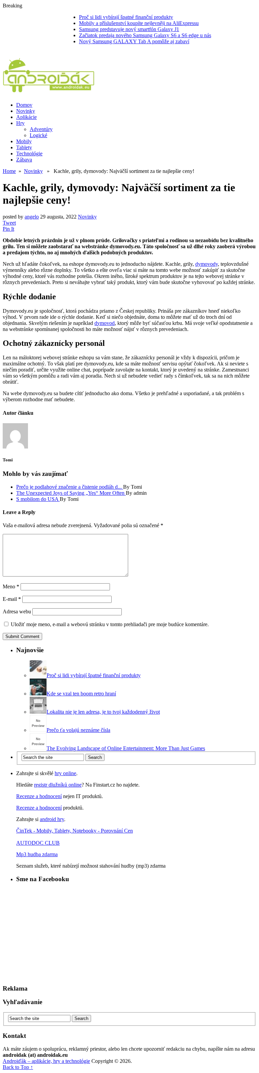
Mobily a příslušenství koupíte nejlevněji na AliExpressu (130, 23)
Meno (11, 586)
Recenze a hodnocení (39, 796)
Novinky (25, 111)
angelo (32, 217)
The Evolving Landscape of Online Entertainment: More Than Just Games (126, 748)
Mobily (24, 141)
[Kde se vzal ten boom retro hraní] (38, 693)
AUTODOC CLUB (38, 843)
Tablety (24, 147)
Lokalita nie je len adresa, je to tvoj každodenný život (103, 712)
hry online (65, 773)
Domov (24, 105)
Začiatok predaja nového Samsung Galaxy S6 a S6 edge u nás (136, 35)
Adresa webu (17, 611)
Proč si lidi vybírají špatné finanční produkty (117, 17)
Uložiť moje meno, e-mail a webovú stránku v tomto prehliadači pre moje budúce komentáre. (110, 624)
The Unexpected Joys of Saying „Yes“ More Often (71, 493)
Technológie (29, 153)
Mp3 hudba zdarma (37, 854)
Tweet (9, 223)
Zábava (24, 159)
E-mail (12, 599)
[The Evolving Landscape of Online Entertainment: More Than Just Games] (38, 748)
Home (9, 171)
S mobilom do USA (38, 499)
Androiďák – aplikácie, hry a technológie (46, 1061)
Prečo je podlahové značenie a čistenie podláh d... (69, 487)
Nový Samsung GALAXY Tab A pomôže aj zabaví (125, 41)
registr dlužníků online (58, 785)
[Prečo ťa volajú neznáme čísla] (38, 730)
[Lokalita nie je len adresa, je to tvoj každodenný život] (38, 712)
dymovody (206, 264)
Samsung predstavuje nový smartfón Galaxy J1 (120, 29)
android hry (52, 819)
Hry (20, 123)
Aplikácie (26, 117)
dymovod (104, 323)
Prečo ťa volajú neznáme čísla (78, 730)
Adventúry (41, 129)
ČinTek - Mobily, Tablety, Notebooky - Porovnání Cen (74, 831)
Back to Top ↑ (18, 1067)
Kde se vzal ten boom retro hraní (81, 693)
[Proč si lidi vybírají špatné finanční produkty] (38, 675)
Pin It (8, 229)
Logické (38, 135)
